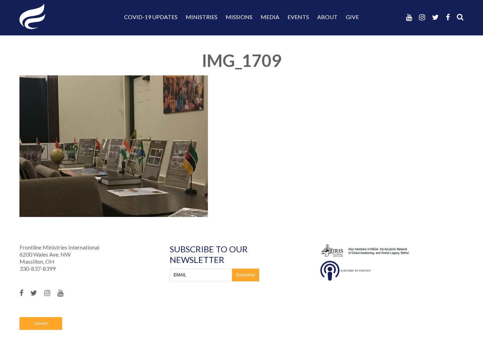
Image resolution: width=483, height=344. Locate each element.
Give (352, 16)
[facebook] (448, 17)
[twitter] (435, 17)
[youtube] (409, 17)
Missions (239, 16)
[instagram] (422, 17)
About (327, 16)
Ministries (201, 16)
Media (270, 16)
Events (298, 16)
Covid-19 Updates (151, 16)
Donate (41, 323)
